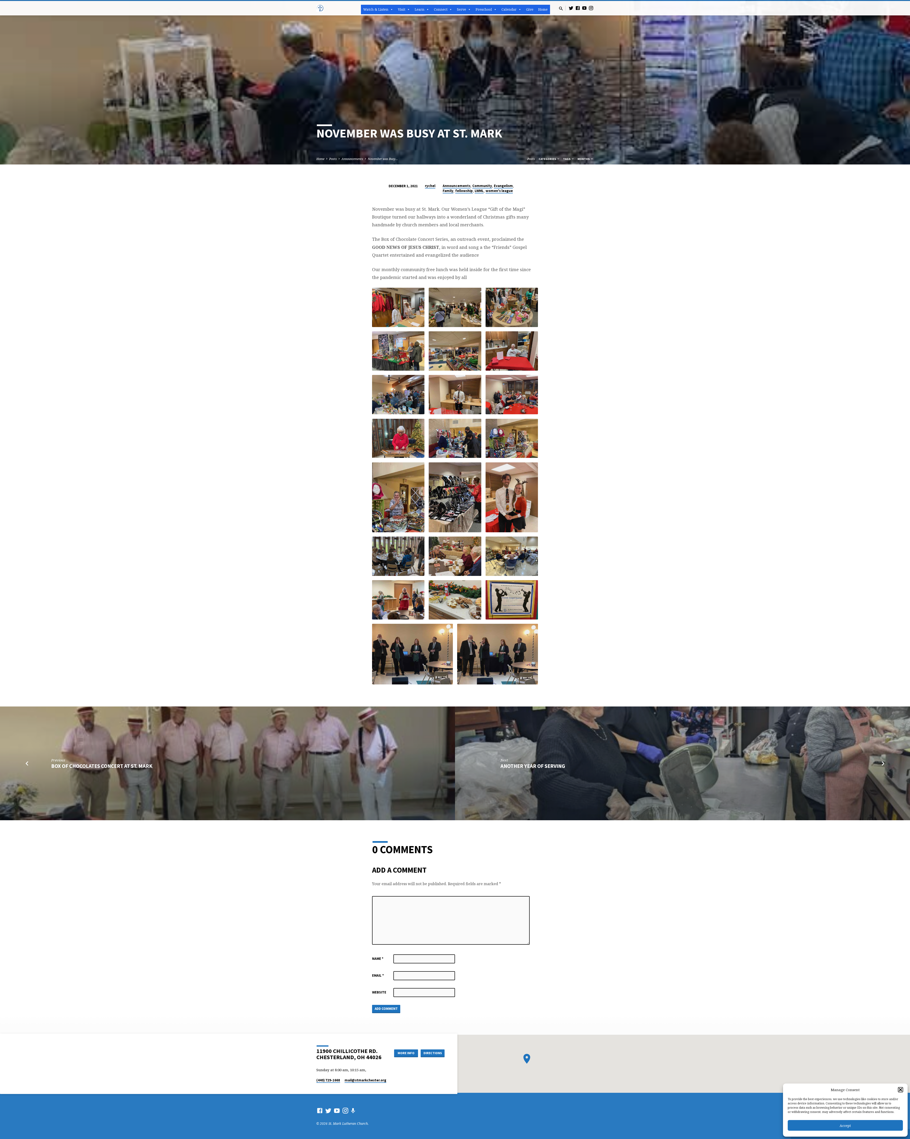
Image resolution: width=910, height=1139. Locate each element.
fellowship (464, 190)
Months (584, 159)
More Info (406, 1053)
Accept (845, 1125)
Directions (432, 1053)
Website (379, 992)
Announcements (352, 159)
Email (378, 975)
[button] (900, 1089)
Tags (567, 159)
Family (448, 190)
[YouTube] (584, 8)
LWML (479, 190)
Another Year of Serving (532, 766)
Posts (333, 159)
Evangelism (503, 185)
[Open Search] (561, 8)
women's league (499, 190)
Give (529, 9)
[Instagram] (591, 8)
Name (377, 958)
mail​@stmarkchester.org (365, 1080)
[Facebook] (577, 8)
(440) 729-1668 (328, 1080)
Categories (548, 159)
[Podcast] (353, 1110)
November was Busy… (383, 159)
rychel (430, 185)
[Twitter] (571, 8)
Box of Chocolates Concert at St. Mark (101, 766)
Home (543, 9)
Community (482, 185)
